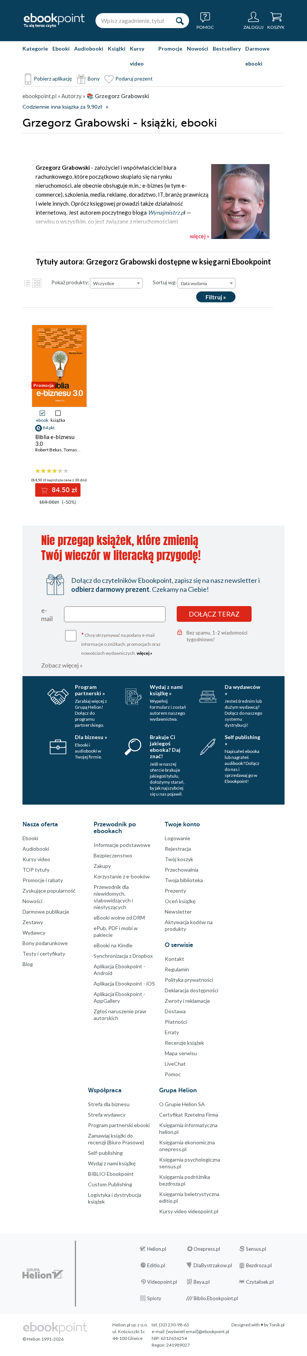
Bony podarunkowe (45, 943)
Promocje (170, 48)
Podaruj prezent (134, 78)
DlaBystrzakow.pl (213, 1265)
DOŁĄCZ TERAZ (214, 614)
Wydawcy (33, 932)
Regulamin (177, 969)
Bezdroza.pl (259, 1265)
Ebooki (61, 48)
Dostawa (175, 1011)
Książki (116, 48)
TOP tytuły (35, 869)
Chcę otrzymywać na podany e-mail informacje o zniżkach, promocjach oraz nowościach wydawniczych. (121, 643)
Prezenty (175, 890)
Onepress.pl (207, 1249)
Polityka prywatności (189, 980)
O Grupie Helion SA (182, 1104)
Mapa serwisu (181, 1053)
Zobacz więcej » (62, 665)
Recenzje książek (184, 1042)
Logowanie (177, 838)
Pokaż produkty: (70, 282)
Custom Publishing (110, 1184)
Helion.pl (156, 1249)
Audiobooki (88, 48)
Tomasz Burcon (79, 449)
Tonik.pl (277, 1325)
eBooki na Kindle (113, 945)
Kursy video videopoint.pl (188, 1211)
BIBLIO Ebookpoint (111, 1174)
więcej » (144, 653)
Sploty (154, 1298)
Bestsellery (227, 48)
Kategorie (35, 48)
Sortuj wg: (165, 282)
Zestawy (32, 922)
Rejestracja (178, 848)
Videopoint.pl (162, 1282)
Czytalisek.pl (260, 1282)
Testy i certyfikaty (43, 953)
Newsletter (178, 911)
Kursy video (137, 56)
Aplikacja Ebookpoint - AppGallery (119, 997)
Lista (26, 283)
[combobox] (116, 283)
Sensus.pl (256, 1249)
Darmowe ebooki (257, 56)
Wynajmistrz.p (166, 212)
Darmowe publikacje (45, 911)
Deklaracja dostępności (191, 990)
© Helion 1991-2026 (43, 1339)
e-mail (47, 614)
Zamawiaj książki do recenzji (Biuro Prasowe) (116, 1138)
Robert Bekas (48, 449)
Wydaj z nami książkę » (166, 690)
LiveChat (175, 1063)
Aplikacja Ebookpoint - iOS (124, 983)
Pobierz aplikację (53, 78)
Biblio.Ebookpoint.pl (216, 1298)
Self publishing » (242, 740)
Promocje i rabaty (42, 880)
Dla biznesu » (91, 737)
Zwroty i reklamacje (187, 1001)
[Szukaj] (179, 20)
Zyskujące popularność (49, 890)
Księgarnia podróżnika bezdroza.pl (184, 1180)
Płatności (176, 1021)
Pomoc (173, 1074)
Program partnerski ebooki (119, 1125)
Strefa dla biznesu (109, 1104)
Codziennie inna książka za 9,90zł (62, 107)
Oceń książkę (180, 901)
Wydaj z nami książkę (112, 1163)
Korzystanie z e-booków (122, 876)
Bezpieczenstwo (113, 855)
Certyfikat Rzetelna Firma (188, 1114)
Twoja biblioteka (184, 880)
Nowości (197, 48)
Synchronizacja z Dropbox (123, 956)
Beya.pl (202, 1282)
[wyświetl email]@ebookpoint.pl (197, 1331)
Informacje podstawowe (122, 845)
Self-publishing (105, 1153)
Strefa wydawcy (106, 1114)
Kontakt (174, 959)
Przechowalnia (181, 869)
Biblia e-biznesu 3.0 (55, 440)
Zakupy (102, 866)
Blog (27, 964)
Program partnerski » (90, 690)
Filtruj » (216, 296)
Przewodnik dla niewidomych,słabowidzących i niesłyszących (113, 897)
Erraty (172, 1032)
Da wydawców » (242, 690)
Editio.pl (156, 1265)
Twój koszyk (179, 859)
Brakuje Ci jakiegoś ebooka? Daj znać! (165, 746)
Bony (94, 78)
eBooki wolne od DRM (119, 917)
